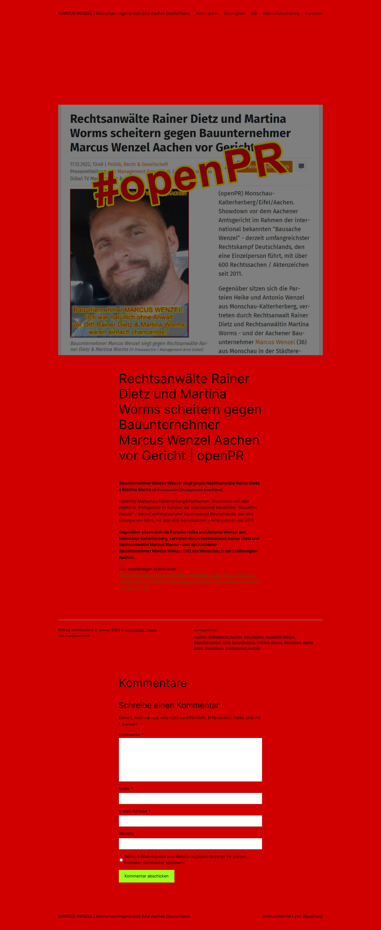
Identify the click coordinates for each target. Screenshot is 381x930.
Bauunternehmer (207, 642)
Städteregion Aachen (242, 648)
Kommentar (131, 734)
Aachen (200, 637)
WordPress (313, 916)
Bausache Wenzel (280, 637)
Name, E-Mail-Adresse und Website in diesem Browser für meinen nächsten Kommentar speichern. (185, 859)
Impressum (314, 13)
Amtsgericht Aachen (225, 637)
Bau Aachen (254, 637)
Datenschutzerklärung (281, 13)
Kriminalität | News (141, 630)
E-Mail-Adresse (134, 811)
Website (126, 833)
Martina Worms (269, 642)
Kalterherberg (243, 642)
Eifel (226, 642)
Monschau (292, 642)
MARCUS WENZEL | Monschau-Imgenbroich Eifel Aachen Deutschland (124, 13)
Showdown (214, 648)
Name (126, 788)
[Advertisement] (190, 74)
